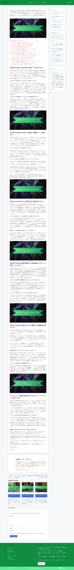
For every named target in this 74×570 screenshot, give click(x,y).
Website (11, 530)
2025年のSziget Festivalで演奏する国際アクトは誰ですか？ (21, 46)
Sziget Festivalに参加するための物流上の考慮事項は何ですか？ (21, 57)
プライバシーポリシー (12, 555)
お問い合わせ (44, 2)
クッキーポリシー (11, 559)
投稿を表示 (69, 2)
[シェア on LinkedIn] (64, 568)
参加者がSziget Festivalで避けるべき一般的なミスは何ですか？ (22, 64)
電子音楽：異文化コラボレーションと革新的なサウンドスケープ (58, 61)
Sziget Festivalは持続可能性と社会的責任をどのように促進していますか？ (23, 53)
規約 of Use (10, 557)
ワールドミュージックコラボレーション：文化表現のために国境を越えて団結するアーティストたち (52, 548)
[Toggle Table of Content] (36, 41)
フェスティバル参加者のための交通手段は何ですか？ (21, 60)
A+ (8, 568)
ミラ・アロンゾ (55, 72)
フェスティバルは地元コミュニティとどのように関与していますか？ (23, 56)
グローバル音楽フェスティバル (14, 496)
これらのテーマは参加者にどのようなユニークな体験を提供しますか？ (24, 44)
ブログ (9, 553)
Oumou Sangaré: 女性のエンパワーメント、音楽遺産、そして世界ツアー (58, 50)
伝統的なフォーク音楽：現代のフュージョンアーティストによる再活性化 (52, 553)
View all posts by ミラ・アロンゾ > (23, 469)
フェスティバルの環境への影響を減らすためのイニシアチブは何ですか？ (24, 55)
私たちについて (32, 2)
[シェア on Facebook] (60, 568)
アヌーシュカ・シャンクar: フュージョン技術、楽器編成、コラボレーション (58, 44)
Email (11, 528)
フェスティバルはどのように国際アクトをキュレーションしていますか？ (24, 48)
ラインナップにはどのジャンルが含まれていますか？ (21, 47)
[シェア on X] (62, 568)
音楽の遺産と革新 (55, 26)
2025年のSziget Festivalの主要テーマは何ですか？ (19, 42)
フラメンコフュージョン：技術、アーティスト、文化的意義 (50, 550)
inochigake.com (5, 2)
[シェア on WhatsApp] (65, 568)
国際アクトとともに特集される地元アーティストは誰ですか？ (22, 52)
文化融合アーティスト (56, 24)
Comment (12, 515)
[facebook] (10, 447)
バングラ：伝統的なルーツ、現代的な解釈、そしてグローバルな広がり (52, 557)
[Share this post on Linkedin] (16, 447)
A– (11, 568)
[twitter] (13, 447)
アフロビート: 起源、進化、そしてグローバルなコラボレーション (51, 560)
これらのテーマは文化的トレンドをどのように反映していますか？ (23, 43)
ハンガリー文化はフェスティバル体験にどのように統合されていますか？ (24, 51)
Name (11, 525)
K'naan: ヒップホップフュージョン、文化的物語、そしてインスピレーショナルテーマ (58, 55)
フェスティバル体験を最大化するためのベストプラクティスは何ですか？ (23, 61)
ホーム (38, 2)
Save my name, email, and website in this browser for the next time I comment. (27, 533)
